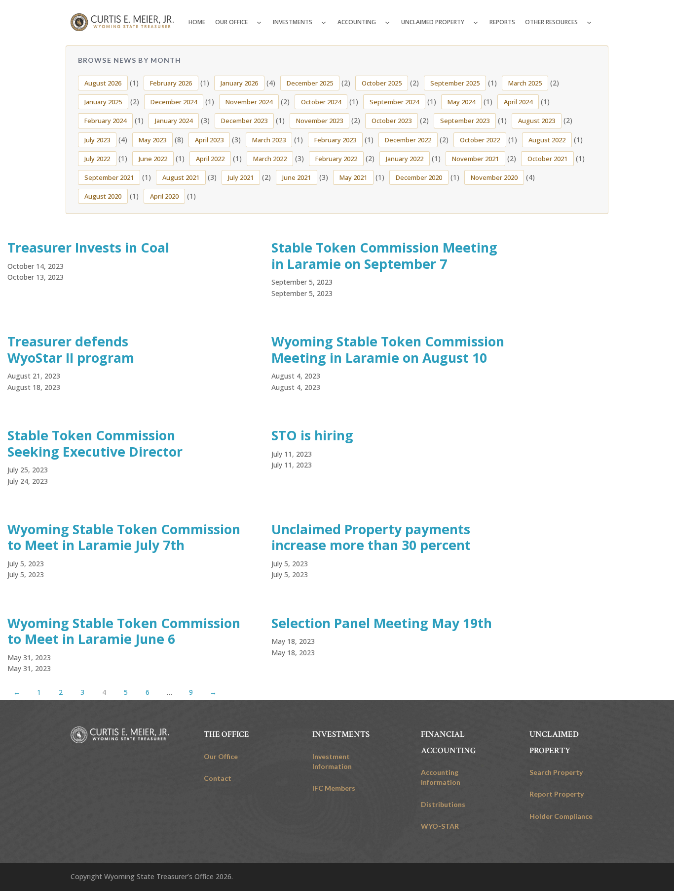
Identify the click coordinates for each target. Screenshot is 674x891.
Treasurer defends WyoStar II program (70, 350)
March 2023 (269, 139)
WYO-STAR (440, 826)
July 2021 (241, 177)
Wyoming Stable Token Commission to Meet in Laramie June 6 (123, 631)
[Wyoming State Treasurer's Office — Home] (122, 22)
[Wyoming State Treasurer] (120, 734)
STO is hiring (312, 435)
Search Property (556, 772)
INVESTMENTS (292, 22)
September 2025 (455, 83)
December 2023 (244, 120)
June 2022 (153, 158)
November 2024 (248, 101)
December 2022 (408, 139)
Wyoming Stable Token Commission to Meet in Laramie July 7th (123, 537)
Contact (217, 778)
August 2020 (102, 196)
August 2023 (536, 120)
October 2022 (480, 139)
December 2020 (419, 177)
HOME (196, 22)
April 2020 (164, 196)
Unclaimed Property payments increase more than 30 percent (371, 537)
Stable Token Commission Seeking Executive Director (95, 443)
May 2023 (152, 139)
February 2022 (336, 158)
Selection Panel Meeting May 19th (381, 623)
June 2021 (296, 177)
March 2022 (270, 158)
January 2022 (404, 158)
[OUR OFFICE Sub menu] (259, 22)
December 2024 (173, 101)
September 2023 (464, 120)
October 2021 (547, 158)
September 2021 (109, 177)
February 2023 (335, 139)
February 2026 (171, 83)
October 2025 (382, 83)
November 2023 (319, 120)
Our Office (221, 756)
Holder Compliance (561, 816)
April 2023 (209, 139)
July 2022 (97, 158)
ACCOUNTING (356, 22)
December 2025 (310, 83)
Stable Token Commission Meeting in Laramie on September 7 (384, 256)
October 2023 (392, 120)
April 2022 (210, 158)
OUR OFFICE (231, 22)
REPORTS (502, 22)
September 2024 (394, 101)
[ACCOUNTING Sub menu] (387, 22)
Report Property (556, 794)
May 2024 (461, 101)
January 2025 (103, 101)
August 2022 (546, 139)
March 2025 (525, 83)
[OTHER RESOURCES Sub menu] (589, 22)
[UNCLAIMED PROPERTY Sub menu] (476, 22)
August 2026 (102, 83)
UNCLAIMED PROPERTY (432, 22)
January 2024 (173, 120)
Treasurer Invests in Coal (88, 247)
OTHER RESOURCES (551, 22)
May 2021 (353, 177)
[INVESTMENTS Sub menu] (324, 22)
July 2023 (97, 139)
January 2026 (239, 83)
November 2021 (475, 158)
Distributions (443, 804)
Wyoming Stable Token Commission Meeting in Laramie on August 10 (387, 350)
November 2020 (494, 177)
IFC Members (333, 788)
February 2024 (105, 120)
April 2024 (518, 101)
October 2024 (321, 101)
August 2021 (180, 177)
